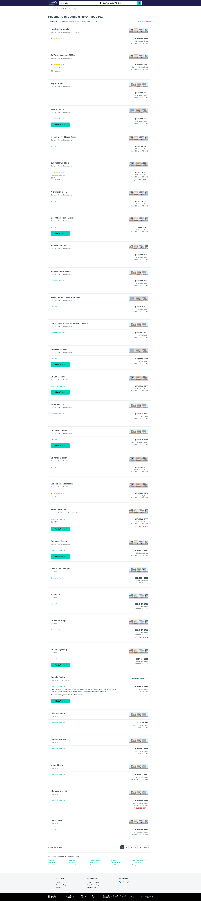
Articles (58, 882)
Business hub (92, 887)
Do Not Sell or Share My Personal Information (114, 896)
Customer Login (61, 885)
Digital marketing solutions (96, 885)
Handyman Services (138, 865)
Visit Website (60, 125)
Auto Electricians (95, 860)
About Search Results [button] (144, 21)
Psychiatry (76, 32)
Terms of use (95, 896)
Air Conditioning (137, 862)
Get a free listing (93, 882)
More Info (54, 42)
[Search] (139, 3)
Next (146, 847)
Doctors (92, 865)
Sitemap (59, 887)
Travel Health (55, 513)
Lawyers (72, 860)
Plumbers (51, 860)
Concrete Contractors (118, 862)
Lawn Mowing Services (139, 860)
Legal (133, 897)
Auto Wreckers (116, 865)
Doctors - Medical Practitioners (61, 32)
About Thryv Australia (70, 896)
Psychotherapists (64, 680)
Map (53, 22)
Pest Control (73, 865)
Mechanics (72, 862)
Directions (54, 68)
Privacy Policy (83, 896)
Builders (113, 860)
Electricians (52, 862)
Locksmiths (52, 865)
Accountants (94, 862)
